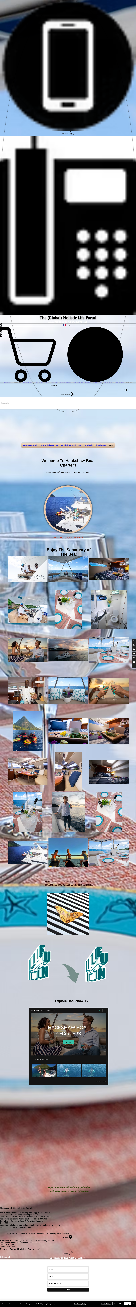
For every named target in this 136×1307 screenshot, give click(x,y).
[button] (134, 641)
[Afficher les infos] (104, 1010)
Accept (127, 1304)
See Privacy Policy (80, 1304)
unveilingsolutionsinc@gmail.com (15, 1241)
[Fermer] (133, 1303)
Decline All (117, 1304)
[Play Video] (43, 1070)
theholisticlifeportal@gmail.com (42, 1241)
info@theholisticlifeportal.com (29, 1243)
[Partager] (100, 1010)
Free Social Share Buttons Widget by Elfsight (129, 670)
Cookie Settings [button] (106, 1304)
